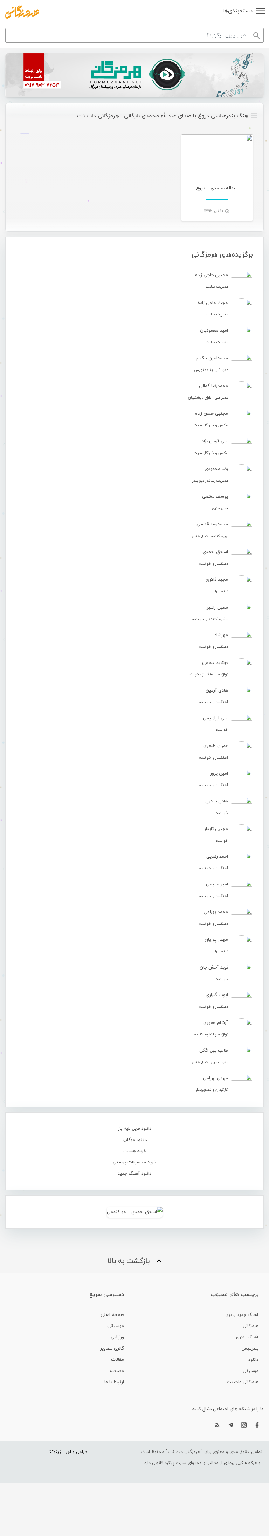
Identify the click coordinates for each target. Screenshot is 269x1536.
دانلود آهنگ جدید (134, 1173)
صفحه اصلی (112, 1315)
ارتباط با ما (114, 1382)
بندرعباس (250, 1348)
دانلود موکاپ (135, 1140)
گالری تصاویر (112, 1348)
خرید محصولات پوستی (134, 1162)
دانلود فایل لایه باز (134, 1129)
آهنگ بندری (247, 1337)
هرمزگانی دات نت (242, 1382)
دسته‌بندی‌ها (237, 11)
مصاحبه (116, 1371)
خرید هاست (134, 1151)
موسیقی (250, 1371)
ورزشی (117, 1337)
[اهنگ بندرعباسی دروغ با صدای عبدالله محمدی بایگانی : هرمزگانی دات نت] (22, 12)
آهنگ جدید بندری (241, 1315)
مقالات (117, 1360)
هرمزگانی (250, 1326)
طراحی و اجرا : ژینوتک (67, 1452)
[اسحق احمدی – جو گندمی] (134, 1212)
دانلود (253, 1359)
